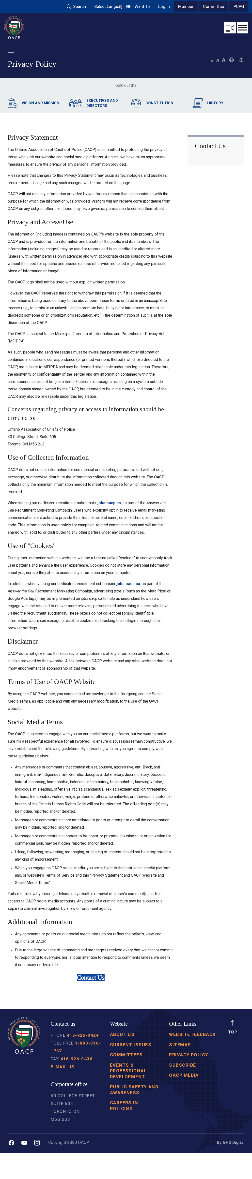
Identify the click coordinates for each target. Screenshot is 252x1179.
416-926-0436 (77, 1058)
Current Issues (130, 1044)
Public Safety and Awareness (134, 1089)
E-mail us (62, 1066)
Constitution (159, 103)
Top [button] (232, 1032)
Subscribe (182, 1065)
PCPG (239, 6)
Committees (126, 1054)
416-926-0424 (83, 1035)
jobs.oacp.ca (109, 503)
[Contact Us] (230, 27)
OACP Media (184, 1075)
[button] (138, 6)
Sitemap (180, 1044)
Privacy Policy (188, 1054)
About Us (122, 1034)
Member (185, 6)
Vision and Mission (40, 103)
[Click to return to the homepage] (14, 27)
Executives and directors (102, 103)
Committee (213, 6)
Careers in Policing (124, 1105)
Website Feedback (192, 1034)
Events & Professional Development (128, 1070)
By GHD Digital (230, 1142)
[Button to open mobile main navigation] (242, 27)
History (215, 103)
